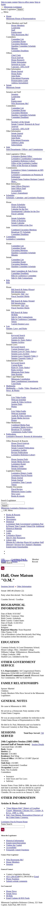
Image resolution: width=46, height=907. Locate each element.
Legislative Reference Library (23, 161)
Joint (8, 147)
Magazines (10, 517)
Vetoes (14, 322)
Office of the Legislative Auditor (24, 163)
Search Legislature (8, 9)
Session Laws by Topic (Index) (23, 351)
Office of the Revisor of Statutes (24, 165)
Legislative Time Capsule (21, 482)
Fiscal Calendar (17, 214)
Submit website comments (16, 881)
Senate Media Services (20, 418)
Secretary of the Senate (20, 122)
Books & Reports (13, 515)
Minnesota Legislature (13, 7)
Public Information (18, 62)
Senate (9, 85)
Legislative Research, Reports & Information (24, 436)
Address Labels (17, 142)
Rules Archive (17, 370)
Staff (13, 30)
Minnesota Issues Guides (21, 491)
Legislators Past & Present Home (14, 822)
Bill (22, 294)
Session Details (38, 744)
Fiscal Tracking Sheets (20, 296)
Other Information (24, 586)
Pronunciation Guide (19, 80)
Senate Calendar (17, 223)
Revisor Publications (19, 452)
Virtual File (30, 526)
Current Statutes (17, 338)
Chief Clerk (16, 55)
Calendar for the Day (19, 209)
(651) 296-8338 (12, 876)
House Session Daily (19, 459)
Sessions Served (7, 586)
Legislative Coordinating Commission (26, 159)
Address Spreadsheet (19, 83)
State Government (23, 524)
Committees (11, 237)
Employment (16, 32)
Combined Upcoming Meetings (24, 230)
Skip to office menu (26, 2)
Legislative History (13, 535)
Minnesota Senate (13, 87)
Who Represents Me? (20, 35)
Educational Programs (20, 78)
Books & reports (18, 496)
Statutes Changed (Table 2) (22, 358)
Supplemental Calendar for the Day (25, 211)
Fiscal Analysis (17, 58)
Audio (23, 397)
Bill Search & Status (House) (23, 289)
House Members (18, 25)
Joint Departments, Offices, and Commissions (24, 149)
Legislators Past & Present (21, 475)
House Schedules (18, 204)
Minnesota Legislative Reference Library (17, 508)
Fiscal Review (17, 489)
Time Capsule (20, 526)
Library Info (11, 540)
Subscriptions (16, 145)
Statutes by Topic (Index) (21, 340)
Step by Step (11, 538)
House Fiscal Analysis (20, 443)
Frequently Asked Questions (17, 850)
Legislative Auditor (19, 450)
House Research (17, 60)
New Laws (15, 494)
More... (14, 181)
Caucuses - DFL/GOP (20, 67)
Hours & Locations (31, 542)
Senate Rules (16, 136)
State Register (16, 374)
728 (42, 733)
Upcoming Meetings (19, 44)
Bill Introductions (18, 292)
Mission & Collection (14, 542)
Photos (14, 406)
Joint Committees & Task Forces (24, 271)
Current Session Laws (20, 324)
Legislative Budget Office (21, 156)
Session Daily (16, 404)
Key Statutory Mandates (31, 544)
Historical (10, 522)
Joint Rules (15, 76)
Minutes (14, 48)
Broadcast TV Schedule (21, 232)
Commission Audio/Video (21, 432)
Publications (11, 434)
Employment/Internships (16, 843)
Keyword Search (18, 335)
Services (17, 544)
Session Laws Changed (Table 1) (24, 356)
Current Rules (16, 365)
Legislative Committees (15, 239)
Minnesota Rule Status (20, 372)
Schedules (10, 195)
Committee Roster (18, 41)
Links (8, 533)
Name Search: (6, 824)
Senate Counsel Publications (22, 448)
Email (36, 876)
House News (11, 891)
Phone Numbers (12, 879)
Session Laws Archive (20, 354)
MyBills (14, 315)
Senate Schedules (18, 218)
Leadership (15, 28)
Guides (9, 531)
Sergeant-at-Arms (18, 64)
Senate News (11, 893)
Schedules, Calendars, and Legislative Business (25, 198)
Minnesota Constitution (20, 379)
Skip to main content (9, 2)
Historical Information (15, 841)
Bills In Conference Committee (23, 276)
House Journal (17, 71)
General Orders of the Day (22, 225)
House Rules (16, 74)
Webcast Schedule (18, 400)
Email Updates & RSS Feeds (18, 898)
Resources (21, 538)
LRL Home (3, 560)
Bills (8, 280)
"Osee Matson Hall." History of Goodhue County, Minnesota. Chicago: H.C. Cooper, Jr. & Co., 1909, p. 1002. (24, 810)
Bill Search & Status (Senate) (23, 301)
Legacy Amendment (19, 193)
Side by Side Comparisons (22, 278)
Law (8, 326)
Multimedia (10, 386)
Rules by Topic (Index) (20, 367)
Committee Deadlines (20, 51)
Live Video (15, 397)
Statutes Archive (17, 342)
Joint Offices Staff (18, 188)
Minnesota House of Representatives (21, 18)
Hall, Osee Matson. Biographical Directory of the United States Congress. (24, 816)
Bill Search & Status (19, 312)
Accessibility (16, 191)
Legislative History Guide (21, 473)
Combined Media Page (20, 425)
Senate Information (19, 468)
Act (26, 294)
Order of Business (18, 207)
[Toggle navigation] (2, 12)
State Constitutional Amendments (24, 381)
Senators (14, 94)
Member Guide (17, 466)
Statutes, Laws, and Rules (16, 328)
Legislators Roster (18, 464)
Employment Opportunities (17, 547)
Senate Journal (17, 133)
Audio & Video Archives (21, 402)
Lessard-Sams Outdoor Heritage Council (27, 179)
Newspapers (11, 519)
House (8, 16)
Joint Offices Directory (20, 186)
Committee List (17, 39)
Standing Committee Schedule (23, 46)
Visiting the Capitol (14, 845)
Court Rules (16, 384)
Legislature (10, 524)
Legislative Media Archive (22, 427)
